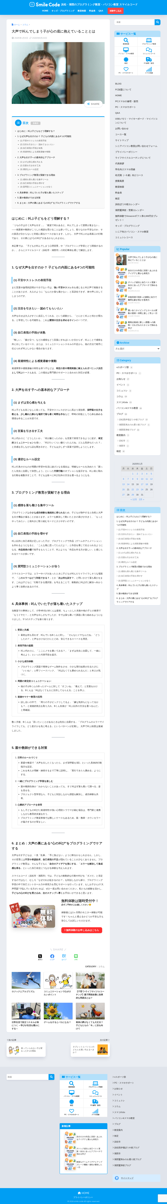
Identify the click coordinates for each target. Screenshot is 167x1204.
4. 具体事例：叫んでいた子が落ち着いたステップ (40, 192)
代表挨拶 (119, 163)
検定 (117, 198)
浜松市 (123, 441)
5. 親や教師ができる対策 (28, 197)
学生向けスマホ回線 (125, 169)
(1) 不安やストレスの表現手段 (33, 140)
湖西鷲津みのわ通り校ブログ (134, 425)
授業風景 (119, 181)
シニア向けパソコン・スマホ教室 (131, 231)
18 (146, 484)
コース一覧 (120, 134)
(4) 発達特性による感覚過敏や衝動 (35, 152)
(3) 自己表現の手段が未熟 (31, 148)
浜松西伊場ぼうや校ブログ (133, 419)
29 (133, 495)
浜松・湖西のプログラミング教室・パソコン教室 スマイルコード (99, 4)
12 (151, 479)
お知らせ (123, 379)
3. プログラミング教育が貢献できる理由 (36, 175)
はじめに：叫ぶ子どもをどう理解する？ (36, 131)
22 (133, 489)
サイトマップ (122, 140)
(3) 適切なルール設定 (29, 169)
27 (123, 495)
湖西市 (123, 446)
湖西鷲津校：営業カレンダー (129, 210)
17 (142, 484)
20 (123, 489)
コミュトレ (124, 390)
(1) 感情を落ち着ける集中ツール (34, 179)
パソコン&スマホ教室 (129, 408)
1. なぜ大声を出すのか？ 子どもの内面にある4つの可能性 (44, 136)
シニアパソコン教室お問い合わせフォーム (136, 146)
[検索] (51, 1077)
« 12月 (134, 499)
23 (137, 489)
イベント (123, 385)
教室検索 (119, 187)
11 (147, 479)
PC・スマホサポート (125, 107)
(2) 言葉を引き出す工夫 (30, 165)
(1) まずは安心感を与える (31, 162)
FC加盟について (123, 89)
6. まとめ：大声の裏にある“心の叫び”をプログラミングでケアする (48, 203)
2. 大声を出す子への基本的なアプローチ (36, 157)
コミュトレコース (124, 237)
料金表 (118, 192)
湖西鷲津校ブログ (129, 430)
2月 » (141, 499)
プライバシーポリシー (126, 152)
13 (123, 484)
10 (142, 479)
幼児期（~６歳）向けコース (129, 175)
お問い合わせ (122, 128)
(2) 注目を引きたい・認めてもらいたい (37, 144)
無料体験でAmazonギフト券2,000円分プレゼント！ (136, 218)
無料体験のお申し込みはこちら (82, 930)
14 (128, 484)
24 (142, 489)
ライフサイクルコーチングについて (133, 158)
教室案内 (123, 435)
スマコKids (124, 402)
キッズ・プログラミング (127, 226)
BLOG (118, 84)
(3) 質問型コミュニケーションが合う (36, 187)
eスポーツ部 (124, 367)
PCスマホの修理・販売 (126, 101)
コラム (101, 966)
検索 (157, 22)
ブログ (122, 414)
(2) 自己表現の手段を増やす (32, 183)
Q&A (117, 113)
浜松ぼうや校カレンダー (127, 204)
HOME (118, 95)
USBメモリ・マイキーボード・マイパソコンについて (136, 121)
